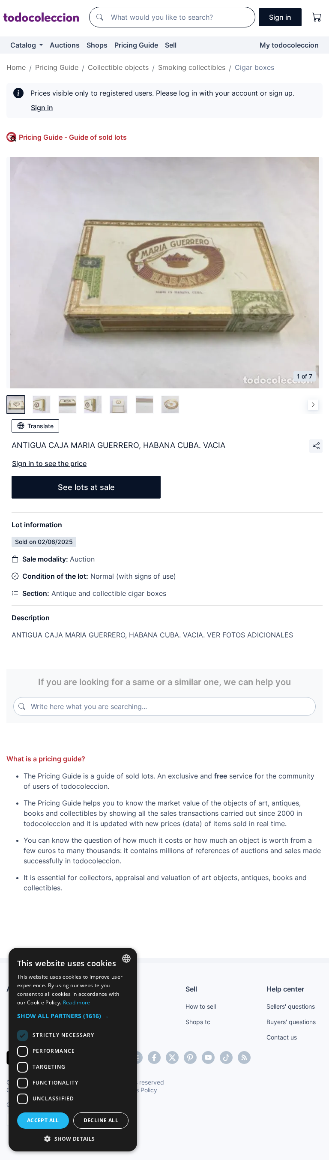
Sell (170, 45)
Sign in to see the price (49, 463)
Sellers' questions (290, 1006)
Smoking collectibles (191, 67)
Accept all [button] (43, 1120)
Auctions (65, 45)
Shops (97, 45)
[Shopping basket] (317, 17)
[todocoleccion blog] (244, 1057)
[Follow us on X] (172, 1057)
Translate (40, 426)
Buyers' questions (291, 1021)
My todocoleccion (289, 45)
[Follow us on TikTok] (226, 1057)
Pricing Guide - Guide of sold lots (73, 137)
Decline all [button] (101, 1120)
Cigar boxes (254, 67)
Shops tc (197, 1021)
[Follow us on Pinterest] (190, 1057)
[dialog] (73, 1049)
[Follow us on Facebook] (154, 1057)
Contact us (281, 1037)
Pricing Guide (136, 45)
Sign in (42, 107)
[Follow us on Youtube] (208, 1057)
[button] (73, 1015)
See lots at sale (86, 487)
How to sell (200, 1006)
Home (16, 67)
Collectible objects (118, 67)
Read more (76, 1002)
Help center (285, 989)
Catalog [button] (24, 45)
